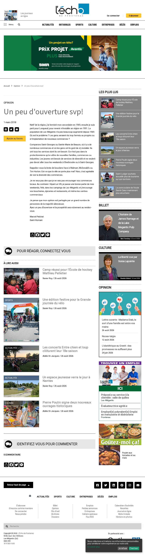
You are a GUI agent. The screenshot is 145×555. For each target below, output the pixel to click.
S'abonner (133, 15)
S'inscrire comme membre (21, 508)
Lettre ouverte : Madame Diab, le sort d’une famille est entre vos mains (119, 323)
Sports (79, 24)
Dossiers (55, 517)
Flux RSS (90, 517)
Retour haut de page (16, 485)
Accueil (7, 86)
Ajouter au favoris (15, 138)
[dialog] (114, 545)
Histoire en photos (124, 517)
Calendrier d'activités (124, 505)
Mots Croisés (124, 514)
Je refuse (122, 548)
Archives (55, 514)
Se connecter (113, 15)
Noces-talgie (109, 336)
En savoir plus (94, 547)
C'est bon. (134, 548)
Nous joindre (20, 514)
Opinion (17, 86)
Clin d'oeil (55, 511)
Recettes (124, 508)
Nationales (65, 24)
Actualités (48, 24)
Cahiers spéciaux (89, 514)
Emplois (134, 24)
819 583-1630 (9, 544)
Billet (104, 205)
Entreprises (108, 24)
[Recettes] (120, 435)
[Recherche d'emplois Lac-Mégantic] (120, 376)
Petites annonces (90, 508)
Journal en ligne (124, 511)
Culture (92, 24)
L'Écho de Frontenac (26, 533)
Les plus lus (108, 92)
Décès (122, 24)
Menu (11, 24)
